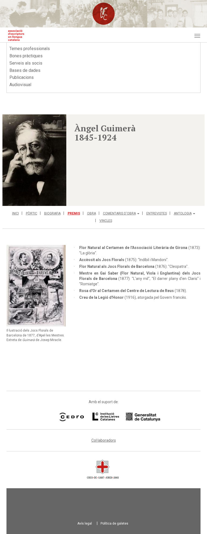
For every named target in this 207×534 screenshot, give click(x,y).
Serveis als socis (25, 63)
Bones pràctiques (26, 55)
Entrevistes (156, 213)
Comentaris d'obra (119, 213)
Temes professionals (29, 48)
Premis (74, 213)
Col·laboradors (103, 440)
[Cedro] (71, 417)
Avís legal (84, 523)
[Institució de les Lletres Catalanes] (119, 417)
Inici (15, 213)
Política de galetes (114, 523)
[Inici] (16, 35)
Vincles (105, 221)
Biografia (52, 213)
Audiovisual (20, 84)
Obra (91, 213)
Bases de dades (24, 70)
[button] (34, 160)
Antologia (183, 213)
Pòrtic (31, 213)
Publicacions (21, 77)
